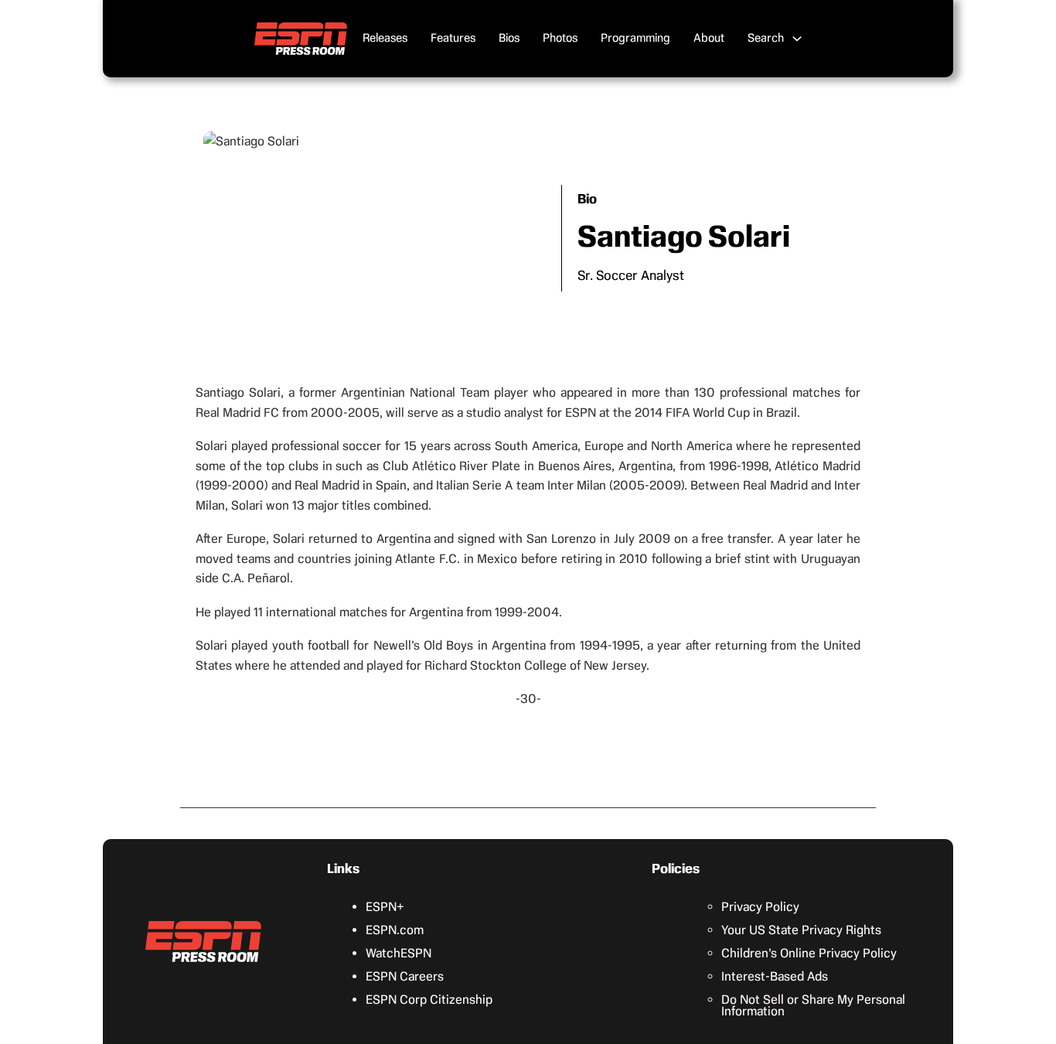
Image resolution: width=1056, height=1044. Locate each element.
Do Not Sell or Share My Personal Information (813, 1005)
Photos (560, 38)
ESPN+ (385, 906)
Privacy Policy (760, 906)
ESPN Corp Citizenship (429, 999)
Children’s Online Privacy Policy (809, 953)
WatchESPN (398, 953)
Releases (385, 38)
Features (453, 38)
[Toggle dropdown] (797, 38)
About (708, 38)
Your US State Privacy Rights (801, 930)
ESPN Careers (405, 976)
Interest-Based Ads (774, 976)
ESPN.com (395, 930)
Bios (509, 38)
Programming (635, 38)
